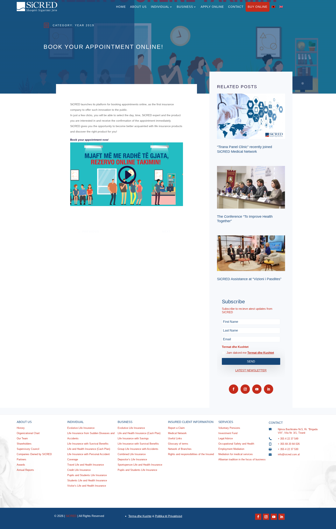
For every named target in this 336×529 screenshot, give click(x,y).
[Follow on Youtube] (257, 389)
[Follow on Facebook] (233, 389)
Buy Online (257, 6)
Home (121, 6)
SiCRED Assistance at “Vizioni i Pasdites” (249, 279)
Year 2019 (84, 25)
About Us (138, 6)
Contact (235, 6)
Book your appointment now (89, 139)
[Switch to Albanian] (273, 7)
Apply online (212, 6)
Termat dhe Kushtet (260, 352)
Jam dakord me (250, 352)
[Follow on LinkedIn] (268, 389)
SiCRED (71, 516)
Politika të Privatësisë (168, 516)
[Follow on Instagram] (245, 389)
